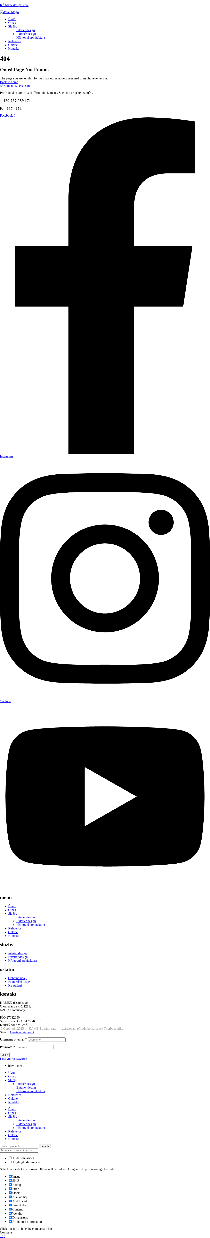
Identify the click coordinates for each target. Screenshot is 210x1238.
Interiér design (25, 917)
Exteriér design (26, 921)
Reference (14, 928)
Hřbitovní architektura (30, 1091)
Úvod (12, 906)
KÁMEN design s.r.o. (14, 5)
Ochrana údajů (17, 978)
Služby (12, 913)
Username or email (13, 1039)
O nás (12, 910)
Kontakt (13, 935)
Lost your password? (13, 1058)
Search (44, 1146)
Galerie (13, 932)
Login (5, 1054)
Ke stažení (15, 985)
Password (7, 1047)
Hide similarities (23, 1158)
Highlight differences (26, 1162)
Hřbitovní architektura (30, 924)
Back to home (9, 82)
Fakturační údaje (19, 981)
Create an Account (22, 1032)
